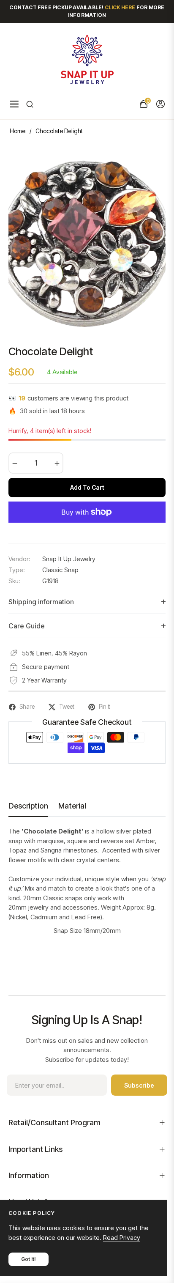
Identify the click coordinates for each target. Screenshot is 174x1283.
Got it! (28, 1259)
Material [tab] (72, 805)
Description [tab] (28, 805)
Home (17, 130)
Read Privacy (121, 1238)
